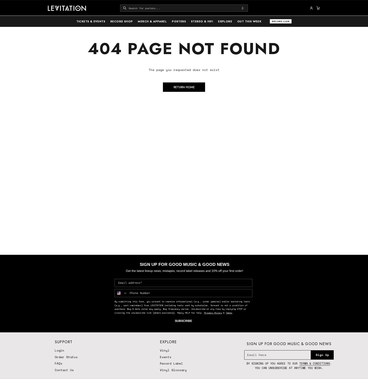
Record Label (171, 363)
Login (59, 350)
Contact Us (64, 370)
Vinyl (165, 350)
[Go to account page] (311, 8)
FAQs (58, 363)
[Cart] (317, 8)
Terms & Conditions (314, 363)
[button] (184, 8)
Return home (184, 87)
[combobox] (184, 8)
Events (165, 357)
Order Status (66, 357)
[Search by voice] (242, 8)
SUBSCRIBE (183, 321)
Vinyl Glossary (173, 370)
